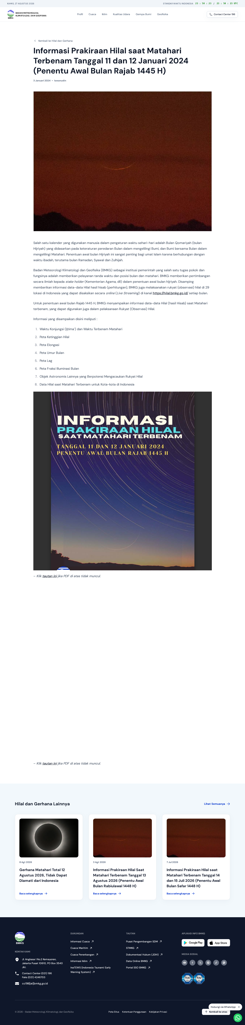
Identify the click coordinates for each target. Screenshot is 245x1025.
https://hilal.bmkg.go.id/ (170, 293)
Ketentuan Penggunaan (134, 1011)
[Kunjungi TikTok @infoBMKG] (216, 963)
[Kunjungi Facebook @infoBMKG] (192, 963)
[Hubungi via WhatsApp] (238, 1018)
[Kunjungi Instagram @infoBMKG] (208, 963)
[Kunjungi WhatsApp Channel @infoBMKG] (224, 963)
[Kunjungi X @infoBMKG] (200, 963)
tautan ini (49, 576)
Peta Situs (114, 1011)
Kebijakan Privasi (158, 1011)
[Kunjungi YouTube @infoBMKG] (184, 963)
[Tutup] (239, 1007)
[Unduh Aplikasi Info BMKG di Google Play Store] (193, 942)
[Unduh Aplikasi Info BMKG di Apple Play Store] (218, 942)
